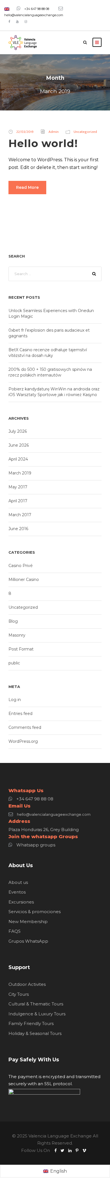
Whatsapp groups (35, 845)
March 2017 (19, 514)
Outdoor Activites (27, 984)
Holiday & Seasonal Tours (34, 1033)
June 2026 (18, 445)
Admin (54, 132)
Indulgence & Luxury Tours (36, 1013)
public (14, 663)
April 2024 (18, 459)
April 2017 (17, 500)
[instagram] (26, 22)
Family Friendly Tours (31, 1023)
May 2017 (17, 487)
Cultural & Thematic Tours (35, 1004)
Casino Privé (20, 565)
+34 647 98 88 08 (36, 9)
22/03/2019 (25, 132)
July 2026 (17, 431)
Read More (27, 187)
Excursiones (21, 902)
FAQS (14, 931)
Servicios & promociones (34, 911)
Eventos (17, 892)
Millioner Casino (23, 579)
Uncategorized (85, 132)
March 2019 (19, 473)
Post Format (21, 649)
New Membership (28, 921)
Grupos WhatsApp (28, 941)
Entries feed (20, 713)
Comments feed (24, 727)
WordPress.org (23, 741)
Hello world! (43, 143)
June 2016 (18, 528)
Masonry (16, 635)
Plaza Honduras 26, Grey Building (43, 829)
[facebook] (9, 22)
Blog (13, 621)
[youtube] (17, 22)
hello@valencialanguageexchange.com (33, 15)
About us (18, 882)
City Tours (18, 994)
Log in (14, 699)
